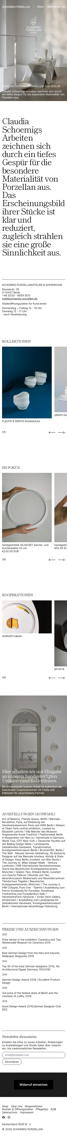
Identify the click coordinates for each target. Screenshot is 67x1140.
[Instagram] (8, 1117)
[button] (52, 432)
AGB (53, 1109)
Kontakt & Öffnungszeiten (17, 1109)
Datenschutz (9, 1112)
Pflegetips (42, 1109)
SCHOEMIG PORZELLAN (28, 1129)
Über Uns (16, 1106)
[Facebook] (3, 1117)
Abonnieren (12, 1061)
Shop (5, 1106)
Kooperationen (33, 1106)
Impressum (27, 1112)
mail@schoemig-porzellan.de (19, 298)
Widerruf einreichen (34, 1084)
